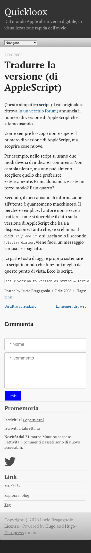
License (11, 526)
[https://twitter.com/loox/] (10, 464)
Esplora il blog (16, 495)
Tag (7, 504)
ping (8, 297)
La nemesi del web (71, 306)
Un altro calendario (20, 306)
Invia (13, 396)
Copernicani (33, 419)
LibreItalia (31, 428)
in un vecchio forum (37, 111)
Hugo (50, 526)
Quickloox (25, 12)
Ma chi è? (12, 486)
